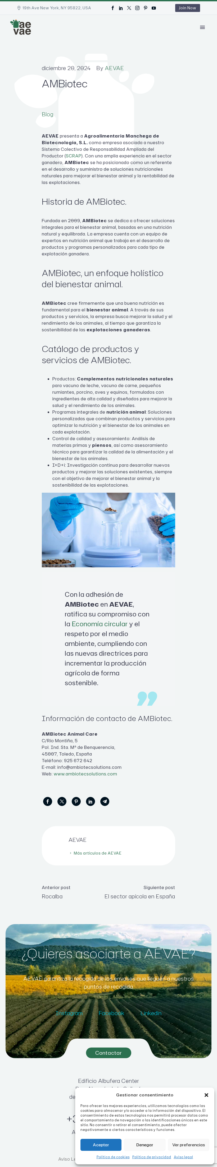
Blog (47, 114)
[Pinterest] (146, 8)
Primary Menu (202, 27)
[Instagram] (137, 8)
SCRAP (73, 156)
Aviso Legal (71, 1159)
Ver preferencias (188, 1145)
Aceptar (101, 1145)
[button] (206, 1095)
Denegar (144, 1145)
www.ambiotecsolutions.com (85, 774)
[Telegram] (104, 801)
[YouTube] (154, 8)
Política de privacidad (151, 1157)
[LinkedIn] (121, 8)
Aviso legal (183, 1157)
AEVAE (114, 68)
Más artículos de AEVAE (98, 853)
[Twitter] (129, 8)
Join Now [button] (187, 7)
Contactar (108, 1052)
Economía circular (100, 623)
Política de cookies (113, 1157)
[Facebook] (113, 8)
